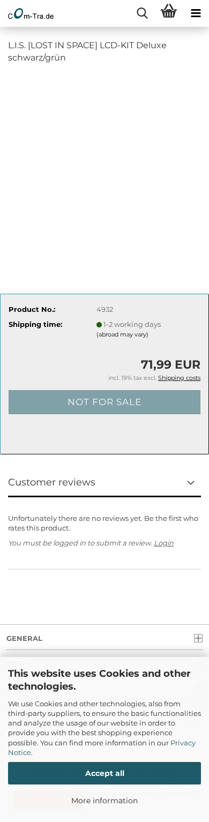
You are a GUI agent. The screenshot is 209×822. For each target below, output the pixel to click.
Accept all (104, 773)
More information (104, 800)
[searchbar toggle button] (142, 13)
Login (164, 543)
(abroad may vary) (122, 334)
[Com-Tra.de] (27, 13)
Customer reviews (51, 482)
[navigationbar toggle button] (195, 13)
